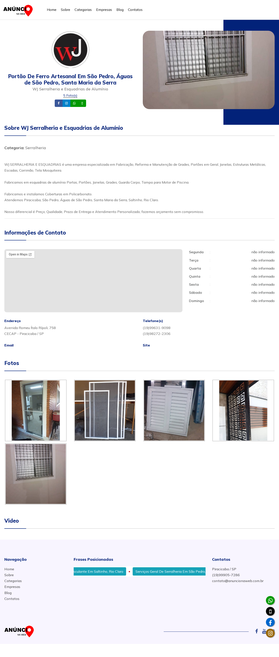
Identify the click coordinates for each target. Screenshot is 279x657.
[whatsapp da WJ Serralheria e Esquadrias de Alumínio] (270, 600)
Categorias (83, 9)
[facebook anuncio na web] (258, 631)
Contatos (135, 9)
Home (51, 9)
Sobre (65, 9)
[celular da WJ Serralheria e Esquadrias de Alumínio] (270, 611)
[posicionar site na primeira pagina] (19, 10)
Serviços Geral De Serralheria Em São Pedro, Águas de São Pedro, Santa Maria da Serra (191, 571)
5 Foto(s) (70, 95)
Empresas (104, 9)
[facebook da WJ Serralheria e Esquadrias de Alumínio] (270, 622)
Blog (120, 9)
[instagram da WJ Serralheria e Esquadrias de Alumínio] (270, 633)
